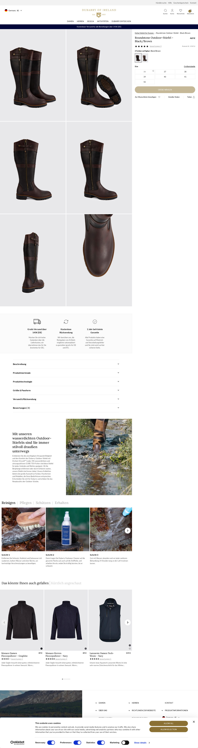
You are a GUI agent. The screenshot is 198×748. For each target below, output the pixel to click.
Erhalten (61, 503)
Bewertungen (155, 46)
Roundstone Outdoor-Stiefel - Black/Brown (173, 33)
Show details (140, 743)
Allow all (168, 723)
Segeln (90, 21)
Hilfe (170, 3)
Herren (80, 21)
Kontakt (193, 3)
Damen (70, 21)
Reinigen (8, 503)
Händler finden (174, 97)
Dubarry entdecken (121, 21)
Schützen (43, 503)
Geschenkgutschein (180, 3)
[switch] (77, 742)
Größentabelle (189, 66)
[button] (6, 531)
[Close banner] (194, 722)
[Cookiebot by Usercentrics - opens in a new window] (17, 743)
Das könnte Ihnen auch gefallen (25, 583)
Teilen (189, 97)
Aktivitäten (102, 21)
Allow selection (169, 729)
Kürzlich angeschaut (66, 583)
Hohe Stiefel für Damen (144, 33)
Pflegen (26, 503)
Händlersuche (161, 3)
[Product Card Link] (22, 620)
